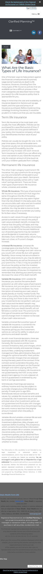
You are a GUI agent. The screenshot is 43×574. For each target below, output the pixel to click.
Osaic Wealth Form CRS (9, 495)
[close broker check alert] (40, 2)
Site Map (3, 559)
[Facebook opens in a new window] (39, 34)
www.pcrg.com (35, 514)
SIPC (22, 501)
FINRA (17, 501)
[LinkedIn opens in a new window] (33, 34)
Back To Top (33, 566)
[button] (35, 14)
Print (6, 47)
